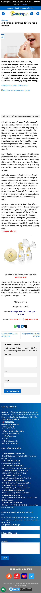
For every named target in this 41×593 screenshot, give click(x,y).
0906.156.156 (19, 466)
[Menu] (3, 13)
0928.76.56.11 (15, 319)
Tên (6, 371)
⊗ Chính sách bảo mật (9, 441)
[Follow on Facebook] (3, 427)
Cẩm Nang (4, 20)
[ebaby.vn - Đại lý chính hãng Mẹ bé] (19, 13)
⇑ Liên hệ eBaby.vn (9, 436)
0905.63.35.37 (23, 485)
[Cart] (37, 13)
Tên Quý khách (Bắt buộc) (10, 525)
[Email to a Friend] (25, 326)
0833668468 (18, 502)
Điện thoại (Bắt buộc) (9, 533)
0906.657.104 (20, 453)
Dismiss (24, 4)
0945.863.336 (23, 471)
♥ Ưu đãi (5, 438)
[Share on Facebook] (18, 326)
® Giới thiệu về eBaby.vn (10, 434)
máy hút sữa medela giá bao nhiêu (14, 86)
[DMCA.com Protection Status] (20, 589)
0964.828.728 (15, 461)
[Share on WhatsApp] (15, 326)
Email (6, 381)
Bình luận (8, 354)
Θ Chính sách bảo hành (10, 443)
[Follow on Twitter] (10, 427)
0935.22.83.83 (19, 480)
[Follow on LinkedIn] (13, 427)
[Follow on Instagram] (6, 427)
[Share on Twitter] (22, 326)
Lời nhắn (4, 541)
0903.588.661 (17, 475)
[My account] (31, 13)
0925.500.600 (20, 490)
